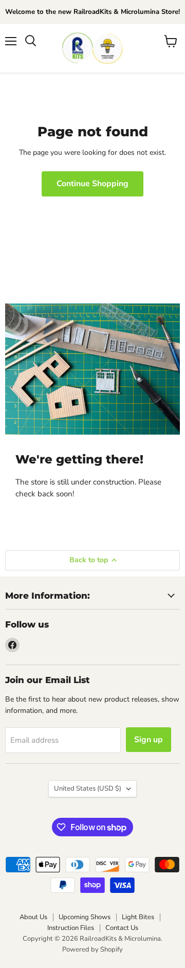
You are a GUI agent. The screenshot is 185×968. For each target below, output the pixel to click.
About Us (33, 917)
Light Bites (138, 917)
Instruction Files (70, 928)
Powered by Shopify (92, 949)
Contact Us (121, 928)
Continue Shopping (92, 183)
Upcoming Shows (84, 917)
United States (87, 788)
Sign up (148, 739)
